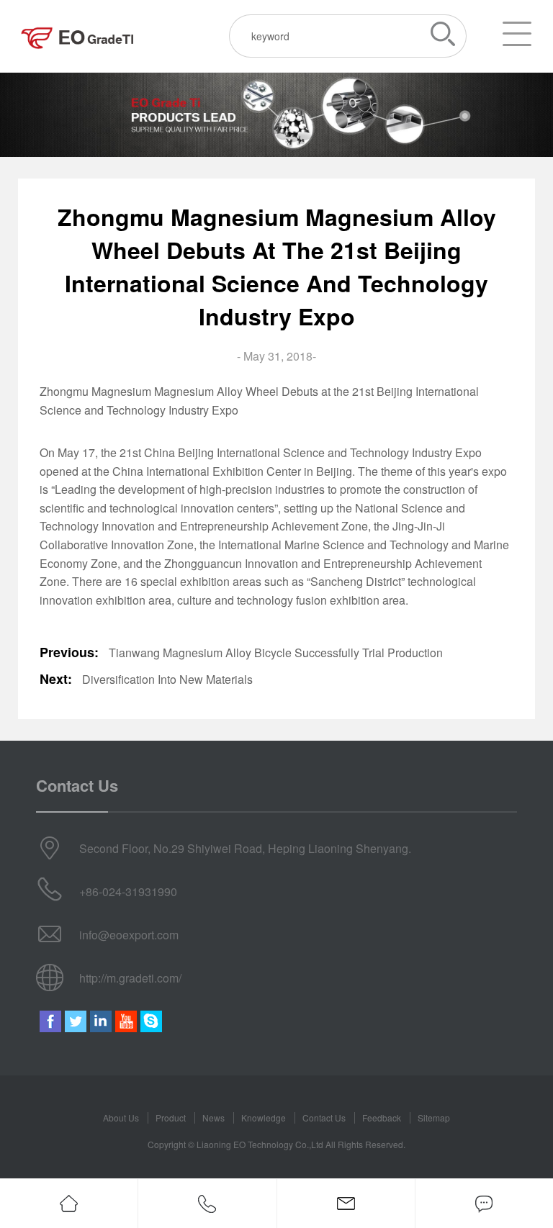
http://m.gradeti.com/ (130, 978)
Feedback (381, 1117)
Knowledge (263, 1117)
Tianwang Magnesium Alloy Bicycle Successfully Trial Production (276, 652)
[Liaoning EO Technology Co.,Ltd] (78, 36)
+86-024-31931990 (128, 891)
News (213, 1117)
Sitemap (434, 1117)
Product (171, 1117)
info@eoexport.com (129, 934)
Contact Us (324, 1117)
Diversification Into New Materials (167, 679)
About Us (121, 1117)
